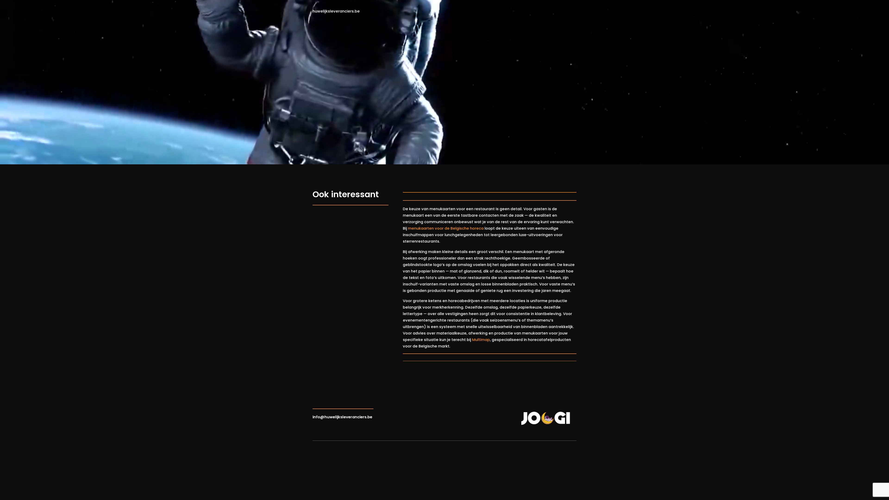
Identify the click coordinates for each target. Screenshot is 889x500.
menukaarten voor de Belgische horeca (446, 228)
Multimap (481, 339)
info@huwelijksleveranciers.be (342, 417)
